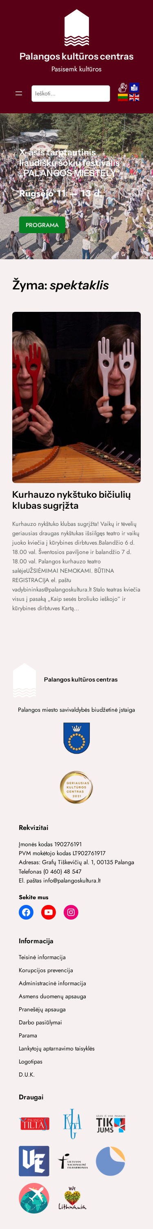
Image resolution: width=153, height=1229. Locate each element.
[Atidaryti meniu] (19, 93)
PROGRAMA (42, 225)
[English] (134, 100)
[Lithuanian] (123, 100)
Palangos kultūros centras (76, 56)
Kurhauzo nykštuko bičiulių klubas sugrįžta (71, 500)
